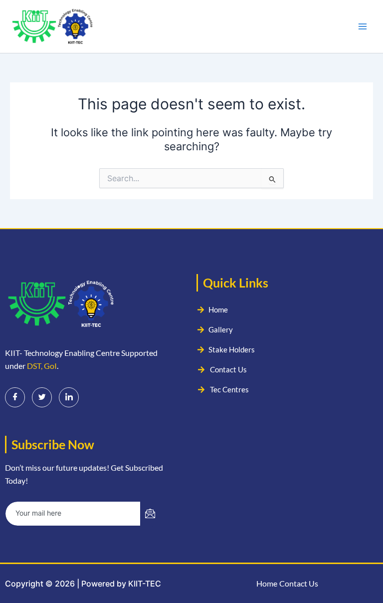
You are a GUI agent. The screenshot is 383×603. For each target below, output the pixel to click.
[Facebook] (15, 397)
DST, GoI (42, 365)
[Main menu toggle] (362, 26)
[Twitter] (42, 397)
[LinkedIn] (69, 397)
